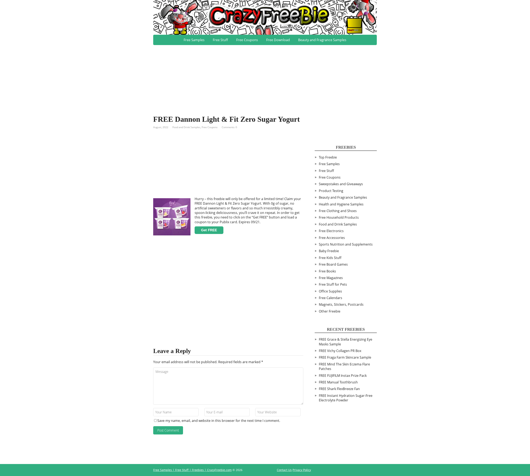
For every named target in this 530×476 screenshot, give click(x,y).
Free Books (327, 271)
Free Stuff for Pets (333, 284)
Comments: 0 (229, 127)
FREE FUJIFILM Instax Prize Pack (343, 375)
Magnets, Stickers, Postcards (341, 304)
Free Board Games (333, 264)
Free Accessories (332, 237)
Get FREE (209, 230)
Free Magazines (331, 278)
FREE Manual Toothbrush (338, 382)
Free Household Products (339, 217)
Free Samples (194, 40)
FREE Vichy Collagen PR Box (340, 350)
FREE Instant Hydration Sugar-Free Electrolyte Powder (345, 397)
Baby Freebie (329, 251)
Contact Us (284, 470)
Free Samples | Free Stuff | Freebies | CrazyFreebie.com (192, 470)
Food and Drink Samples (186, 127)
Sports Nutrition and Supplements (346, 244)
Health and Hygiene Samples (341, 204)
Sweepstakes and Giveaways (341, 184)
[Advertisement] (265, 74)
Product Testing (331, 190)
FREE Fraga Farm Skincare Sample (345, 357)
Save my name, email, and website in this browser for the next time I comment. (218, 420)
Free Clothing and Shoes (338, 211)
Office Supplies (330, 291)
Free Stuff (220, 40)
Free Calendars (330, 298)
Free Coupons (247, 40)
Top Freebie (328, 157)
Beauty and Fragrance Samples (322, 40)
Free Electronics (331, 231)
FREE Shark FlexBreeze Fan (339, 389)
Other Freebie (329, 311)
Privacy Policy (302, 470)
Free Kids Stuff (330, 257)
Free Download (278, 40)
